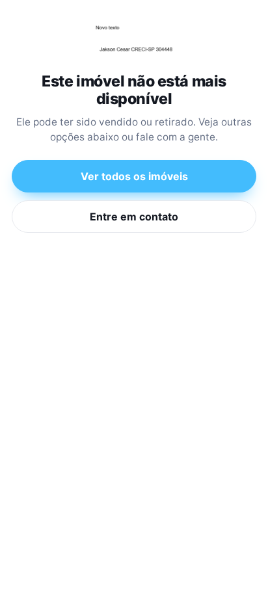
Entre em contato (134, 216)
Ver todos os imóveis (134, 176)
